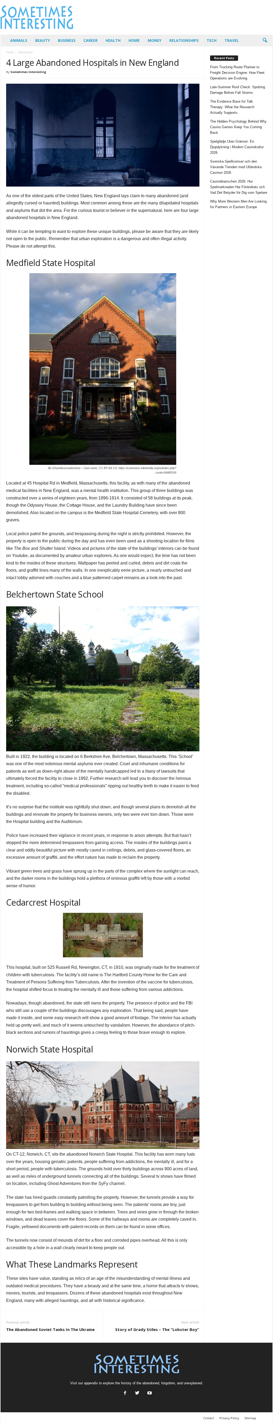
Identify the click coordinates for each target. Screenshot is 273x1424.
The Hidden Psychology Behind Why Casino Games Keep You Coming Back (238, 127)
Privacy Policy (229, 1418)
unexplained (193, 1383)
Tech (211, 40)
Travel (231, 40)
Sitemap (250, 1418)
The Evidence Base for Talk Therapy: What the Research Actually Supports (232, 107)
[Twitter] (137, 1393)
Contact (208, 1418)
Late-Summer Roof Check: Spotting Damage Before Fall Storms (237, 90)
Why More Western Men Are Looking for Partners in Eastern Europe (238, 204)
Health (113, 40)
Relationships (184, 40)
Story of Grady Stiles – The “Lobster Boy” (157, 1329)
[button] (265, 40)
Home (134, 40)
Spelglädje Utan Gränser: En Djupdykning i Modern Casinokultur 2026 (237, 147)
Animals (18, 40)
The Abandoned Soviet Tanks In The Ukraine (50, 1329)
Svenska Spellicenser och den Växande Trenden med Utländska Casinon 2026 (236, 167)
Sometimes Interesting (28, 72)
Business (66, 40)
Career (90, 40)
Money (154, 40)
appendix (91, 1383)
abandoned (150, 1383)
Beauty (42, 40)
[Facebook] (125, 1393)
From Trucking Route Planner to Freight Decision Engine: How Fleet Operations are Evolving (237, 72)
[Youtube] (149, 1393)
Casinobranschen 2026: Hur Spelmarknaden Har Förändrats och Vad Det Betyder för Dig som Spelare (238, 187)
